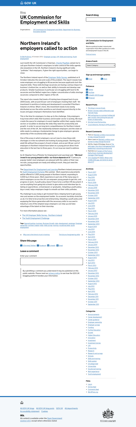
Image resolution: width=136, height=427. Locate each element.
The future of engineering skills (69, 234)
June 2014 (91, 232)
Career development (95, 317)
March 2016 (92, 182)
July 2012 (91, 286)
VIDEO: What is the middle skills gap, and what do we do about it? (100, 160)
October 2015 (92, 195)
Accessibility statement (29, 411)
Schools (90, 356)
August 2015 (92, 201)
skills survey (48, 225)
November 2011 (93, 299)
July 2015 (91, 203)
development (63, 223)
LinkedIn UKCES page (95, 95)
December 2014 (93, 219)
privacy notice (54, 273)
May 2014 (91, 234)
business (39, 223)
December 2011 (93, 297)
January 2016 (92, 188)
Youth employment (94, 374)
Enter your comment (28, 256)
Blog (23, 12)
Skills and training (66, 57)
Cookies (44, 411)
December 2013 (93, 247)
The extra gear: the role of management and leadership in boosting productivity (101, 146)
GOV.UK (59, 408)
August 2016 (92, 175)
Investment (92, 340)
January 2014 (92, 245)
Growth (90, 333)
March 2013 (92, 265)
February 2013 (93, 268)
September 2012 (93, 281)
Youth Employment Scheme (34, 172)
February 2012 (93, 294)
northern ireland (33, 225)
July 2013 (91, 260)
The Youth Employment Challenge (35, 218)
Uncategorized (93, 364)
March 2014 (92, 239)
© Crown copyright (108, 421)
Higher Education (94, 335)
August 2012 (92, 284)
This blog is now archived (96, 108)
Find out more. (91, 54)
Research (91, 351)
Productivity (92, 348)
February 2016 (93, 185)
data (56, 223)
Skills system (92, 361)
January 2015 (92, 216)
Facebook (42, 245)
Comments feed (93, 389)
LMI (58, 57)
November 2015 (93, 193)
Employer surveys (50, 57)
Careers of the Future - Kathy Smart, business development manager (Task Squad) (100, 153)
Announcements (93, 314)
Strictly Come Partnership (97, 122)
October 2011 (92, 302)
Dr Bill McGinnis (25, 57)
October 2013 (93, 252)
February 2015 (93, 213)
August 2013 (92, 258)
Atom (105, 79)
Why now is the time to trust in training (36, 234)
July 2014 (91, 229)
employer (72, 223)
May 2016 (91, 177)
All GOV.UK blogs (27, 408)
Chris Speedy (92, 158)
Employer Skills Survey (57, 77)
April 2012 (91, 291)
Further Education (94, 330)
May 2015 (91, 208)
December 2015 (93, 190)
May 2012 (91, 289)
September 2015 (93, 198)
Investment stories (94, 343)
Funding (91, 327)
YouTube (91, 92)
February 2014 (93, 242)
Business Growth (48, 223)
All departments (71, 408)
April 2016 (91, 180)
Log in (90, 384)
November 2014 (93, 221)
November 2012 (93, 276)
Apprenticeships (30, 223)
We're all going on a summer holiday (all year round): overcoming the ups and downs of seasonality (101, 117)
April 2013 (91, 263)
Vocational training (94, 369)
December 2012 (93, 273)
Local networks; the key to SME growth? (101, 125)
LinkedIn (52, 245)
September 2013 (93, 255)
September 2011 (93, 304)
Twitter (90, 90)
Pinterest (91, 98)
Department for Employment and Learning (41, 169)
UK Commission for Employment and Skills (44, 19)
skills (41, 225)
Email (61, 245)
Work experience (93, 371)
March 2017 (92, 172)
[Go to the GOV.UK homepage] (28, 3)
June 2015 (91, 206)
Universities (92, 366)
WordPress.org (93, 392)
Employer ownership (95, 322)
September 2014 (93, 224)
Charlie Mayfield (62, 63)
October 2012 (93, 278)
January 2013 (92, 271)
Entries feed (92, 387)
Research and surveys (95, 353)
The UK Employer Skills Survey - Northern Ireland (42, 215)
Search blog (92, 15)
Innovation (91, 338)
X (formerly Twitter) (29, 245)
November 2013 (93, 250)
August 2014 (92, 227)
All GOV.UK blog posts (45, 408)
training (55, 225)
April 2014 (91, 237)
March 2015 (92, 211)
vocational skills (64, 225)
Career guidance (93, 320)
